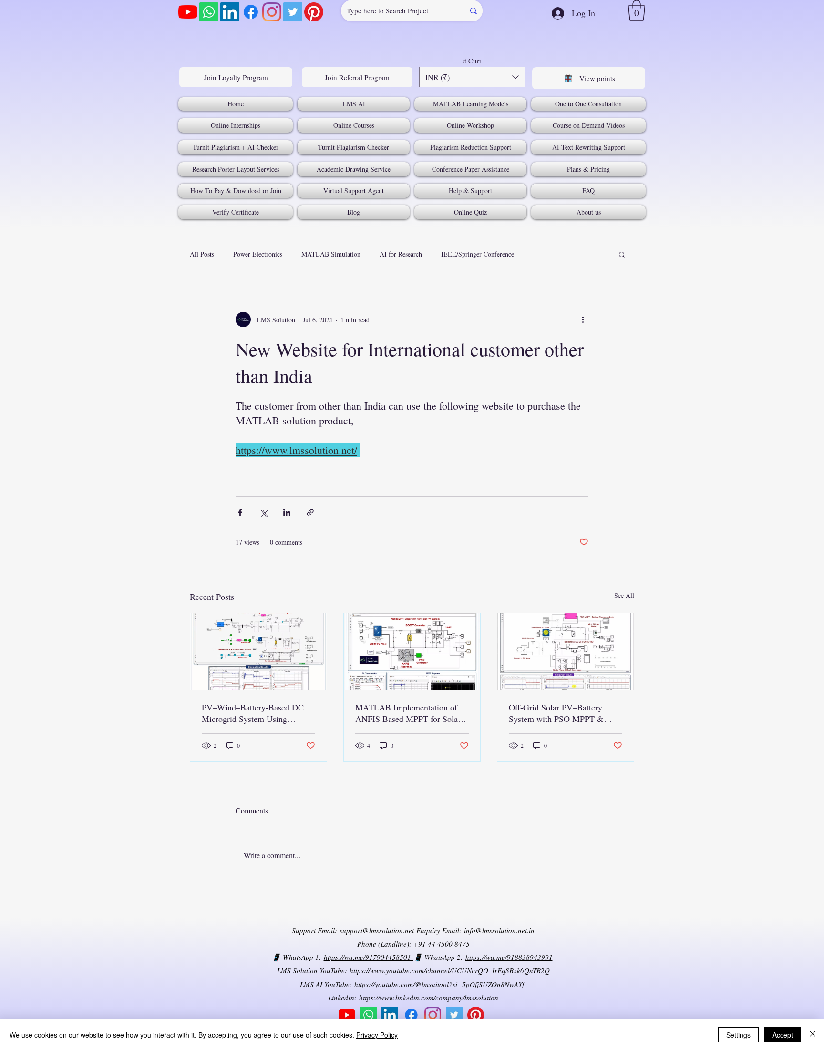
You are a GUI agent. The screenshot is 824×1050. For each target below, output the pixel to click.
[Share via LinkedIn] (286, 512)
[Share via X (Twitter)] (263, 512)
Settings (738, 1035)
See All (624, 595)
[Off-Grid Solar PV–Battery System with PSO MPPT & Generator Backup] (565, 651)
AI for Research (401, 253)
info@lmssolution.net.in (499, 930)
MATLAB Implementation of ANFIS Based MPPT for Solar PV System (408, 712)
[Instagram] (271, 11)
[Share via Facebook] (240, 512)
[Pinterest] (313, 11)
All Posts (202, 253)
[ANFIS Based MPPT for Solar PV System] (412, 651)
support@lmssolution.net (377, 930)
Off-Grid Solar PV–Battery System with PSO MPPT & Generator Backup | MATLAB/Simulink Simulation (563, 712)
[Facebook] (250, 11)
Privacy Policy (377, 1035)
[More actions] (582, 319)
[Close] (812, 1034)
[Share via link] (310, 512)
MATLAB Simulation (330, 253)
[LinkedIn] (229, 11)
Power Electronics (257, 253)
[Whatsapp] (208, 11)
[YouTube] (187, 11)
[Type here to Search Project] (473, 10)
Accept (782, 1035)
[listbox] (472, 77)
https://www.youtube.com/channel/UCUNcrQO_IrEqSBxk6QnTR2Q (450, 970)
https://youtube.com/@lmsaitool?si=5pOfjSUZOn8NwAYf (438, 984)
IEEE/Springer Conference (477, 253)
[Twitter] (292, 11)
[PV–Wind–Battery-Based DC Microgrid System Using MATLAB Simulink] (258, 651)
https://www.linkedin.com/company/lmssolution (428, 997)
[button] (636, 10)
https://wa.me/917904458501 (368, 957)
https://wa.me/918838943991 (509, 957)
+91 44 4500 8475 (441, 943)
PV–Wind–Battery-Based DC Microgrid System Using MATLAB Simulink (253, 712)
